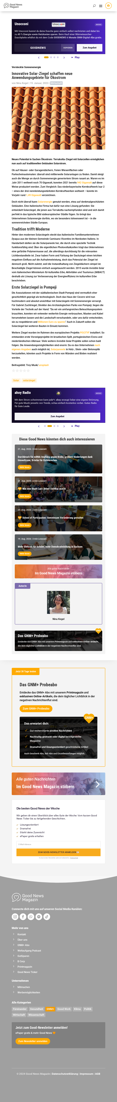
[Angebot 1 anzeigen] (46, 57)
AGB (97, 1073)
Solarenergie (45, 201)
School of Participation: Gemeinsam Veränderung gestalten (52, 517)
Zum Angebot (89, 47)
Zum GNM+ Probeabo (36, 708)
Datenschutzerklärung (65, 1073)
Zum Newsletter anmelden (32, 1041)
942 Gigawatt (84, 182)
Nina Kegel (22, 83)
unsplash (44, 365)
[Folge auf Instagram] (15, 916)
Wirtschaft (56, 83)
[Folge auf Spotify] (38, 916)
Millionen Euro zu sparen (51, 321)
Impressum (86, 1073)
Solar (16, 380)
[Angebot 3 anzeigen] (54, 57)
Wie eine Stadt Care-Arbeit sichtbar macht (44, 488)
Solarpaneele (58, 349)
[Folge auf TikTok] (46, 916)
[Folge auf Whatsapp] (31, 916)
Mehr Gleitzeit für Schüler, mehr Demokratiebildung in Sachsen (50, 546)
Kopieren (68, 48)
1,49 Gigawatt (34, 195)
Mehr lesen (25, 467)
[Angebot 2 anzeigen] (51, 57)
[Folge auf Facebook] (23, 916)
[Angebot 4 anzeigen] (58, 57)
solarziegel (29, 380)
